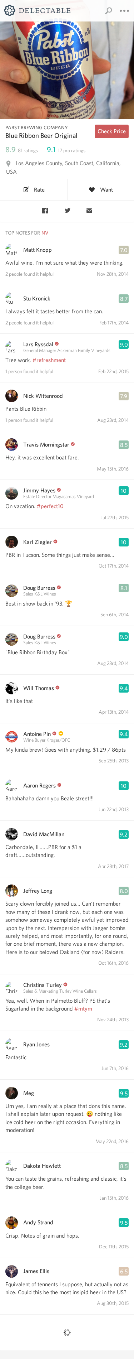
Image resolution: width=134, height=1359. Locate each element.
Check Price (112, 131)
